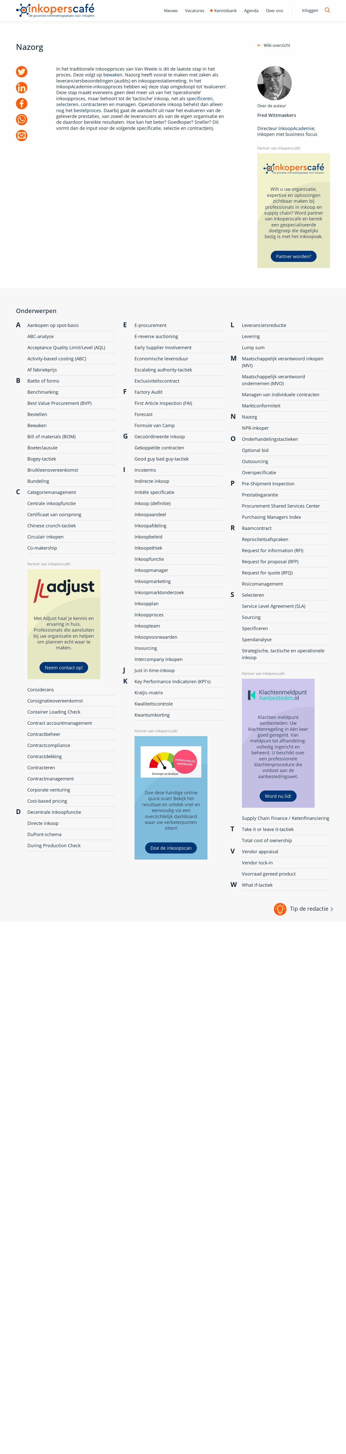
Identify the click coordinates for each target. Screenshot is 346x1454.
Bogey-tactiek (41, 459)
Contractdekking (44, 756)
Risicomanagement (262, 584)
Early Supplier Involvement (162, 347)
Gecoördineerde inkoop (159, 436)
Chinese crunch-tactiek (51, 526)
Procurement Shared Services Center (281, 506)
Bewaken (37, 425)
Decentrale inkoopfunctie (54, 812)
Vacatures (194, 10)
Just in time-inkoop (154, 670)
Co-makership (42, 548)
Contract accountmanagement (59, 723)
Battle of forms (43, 381)
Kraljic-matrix (148, 693)
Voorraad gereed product (269, 874)
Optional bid (255, 450)
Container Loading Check (53, 712)
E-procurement (150, 325)
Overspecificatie (259, 472)
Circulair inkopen (45, 537)
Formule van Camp (154, 425)
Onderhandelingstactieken (270, 439)
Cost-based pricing (47, 801)
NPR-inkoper (255, 428)
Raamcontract (257, 528)
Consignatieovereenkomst (55, 701)
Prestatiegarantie (260, 495)
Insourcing (145, 648)
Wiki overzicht (277, 45)
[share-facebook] (21, 103)
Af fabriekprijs (42, 370)
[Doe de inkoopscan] (170, 797)
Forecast (143, 414)
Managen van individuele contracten (280, 394)
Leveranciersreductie (264, 325)
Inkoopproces (149, 615)
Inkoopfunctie (149, 559)
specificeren (200, 98)
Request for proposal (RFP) (270, 561)
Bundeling (38, 481)
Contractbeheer (43, 734)
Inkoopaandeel (150, 514)
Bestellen (37, 414)
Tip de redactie (309, 908)
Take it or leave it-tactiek (268, 829)
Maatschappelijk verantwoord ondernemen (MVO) (273, 379)
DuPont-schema (44, 834)
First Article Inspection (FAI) (163, 403)
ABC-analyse (40, 336)
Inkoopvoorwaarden (155, 637)
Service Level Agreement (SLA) (273, 606)
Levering (251, 336)
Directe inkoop (43, 823)
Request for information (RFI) (272, 550)
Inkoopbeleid (148, 537)
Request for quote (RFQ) (267, 573)
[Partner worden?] (293, 210)
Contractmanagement (50, 779)
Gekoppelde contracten (159, 448)
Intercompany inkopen (158, 659)
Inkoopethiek (148, 548)
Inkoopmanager (151, 570)
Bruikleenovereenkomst (52, 470)
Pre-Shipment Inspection (268, 484)
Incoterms (145, 470)
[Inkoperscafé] (55, 10)
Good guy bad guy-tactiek (161, 459)
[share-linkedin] (21, 87)
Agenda (251, 10)
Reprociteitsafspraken (265, 539)
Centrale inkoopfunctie (51, 503)
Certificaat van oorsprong (54, 514)
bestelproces (87, 110)
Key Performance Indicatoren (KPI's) (172, 681)
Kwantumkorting (152, 715)
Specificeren (255, 628)
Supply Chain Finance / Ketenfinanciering (285, 818)
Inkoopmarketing (152, 581)
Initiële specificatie (154, 492)
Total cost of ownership (267, 840)
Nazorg (249, 417)
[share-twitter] (21, 71)
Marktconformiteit (261, 406)
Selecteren (253, 595)
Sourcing (251, 617)
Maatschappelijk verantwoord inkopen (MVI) (282, 362)
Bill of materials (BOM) (51, 436)
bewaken (112, 75)
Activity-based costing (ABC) (56, 359)
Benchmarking (42, 392)
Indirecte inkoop (151, 481)
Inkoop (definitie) (152, 503)
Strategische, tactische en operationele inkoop (283, 654)
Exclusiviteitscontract (156, 381)
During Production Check (54, 845)
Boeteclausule (42, 448)
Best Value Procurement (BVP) (59, 403)
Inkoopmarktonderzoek (159, 592)
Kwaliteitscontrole (153, 704)
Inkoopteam (147, 626)
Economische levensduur (161, 359)
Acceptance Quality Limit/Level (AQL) (66, 347)
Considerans (40, 690)
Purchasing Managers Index (271, 517)
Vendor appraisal (260, 851)
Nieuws (171, 10)
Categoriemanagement (51, 492)
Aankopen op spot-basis (53, 325)
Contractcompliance (48, 745)
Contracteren (41, 767)
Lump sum (253, 347)
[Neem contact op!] (63, 624)
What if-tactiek (257, 885)
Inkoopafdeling (150, 526)
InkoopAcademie (296, 128)
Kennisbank (225, 10)
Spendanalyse (257, 639)
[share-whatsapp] (21, 119)
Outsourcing (255, 461)
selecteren (67, 104)
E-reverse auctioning (156, 336)
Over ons (274, 10)
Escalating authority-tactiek (163, 370)
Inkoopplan (146, 603)
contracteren (94, 104)
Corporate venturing (48, 790)
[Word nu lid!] (278, 743)
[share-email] (21, 135)
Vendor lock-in (257, 863)
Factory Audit (148, 392)
